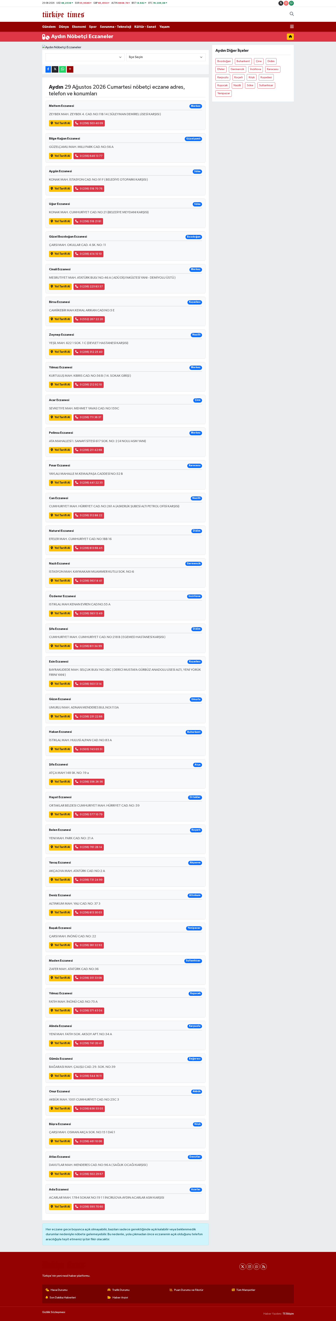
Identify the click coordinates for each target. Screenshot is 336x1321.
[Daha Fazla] (70, 69)
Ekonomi (79, 26)
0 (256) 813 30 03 (91, 912)
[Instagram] (249, 1266)
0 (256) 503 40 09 (91, 123)
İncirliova (255, 69)
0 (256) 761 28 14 (91, 847)
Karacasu (272, 69)
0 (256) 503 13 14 (91, 683)
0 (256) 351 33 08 (91, 977)
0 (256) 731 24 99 (91, 879)
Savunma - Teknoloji (115, 26)
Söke (250, 85)
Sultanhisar (266, 85)
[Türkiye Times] (63, 14)
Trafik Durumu (121, 1290)
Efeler (221, 69)
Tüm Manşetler (245, 1290)
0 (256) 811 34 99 (91, 646)
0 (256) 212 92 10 (91, 384)
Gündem (49, 26)
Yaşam (164, 26)
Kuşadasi (266, 77)
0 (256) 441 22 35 (91, 482)
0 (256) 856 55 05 (91, 1108)
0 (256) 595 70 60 (91, 1206)
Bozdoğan (224, 61)
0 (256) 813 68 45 (91, 548)
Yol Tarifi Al (62, 123)
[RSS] (263, 1266)
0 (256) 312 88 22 (91, 515)
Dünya (64, 26)
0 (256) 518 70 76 (91, 188)
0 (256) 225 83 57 (91, 286)
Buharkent (243, 61)
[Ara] (292, 14)
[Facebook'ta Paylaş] (48, 69)
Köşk (252, 77)
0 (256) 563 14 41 (91, 580)
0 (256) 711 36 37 (90, 417)
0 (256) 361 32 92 (91, 945)
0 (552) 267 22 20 (91, 319)
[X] (242, 1266)
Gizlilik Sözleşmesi (53, 1312)
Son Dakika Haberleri (63, 1297)
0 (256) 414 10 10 (91, 253)
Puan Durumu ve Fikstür (188, 1290)
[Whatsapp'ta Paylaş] (62, 69)
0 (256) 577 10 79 (91, 814)
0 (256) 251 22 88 (91, 716)
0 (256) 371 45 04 (91, 1010)
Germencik (237, 69)
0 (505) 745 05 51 (91, 749)
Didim (271, 61)
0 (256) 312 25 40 (91, 351)
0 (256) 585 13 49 (91, 613)
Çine (259, 61)
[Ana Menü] (292, 26)
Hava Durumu (59, 1290)
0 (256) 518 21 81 (90, 221)
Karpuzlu (222, 77)
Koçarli (238, 77)
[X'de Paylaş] (55, 69)
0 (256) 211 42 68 (91, 450)
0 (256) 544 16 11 (91, 1075)
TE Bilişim (288, 1313)
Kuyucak (222, 85)
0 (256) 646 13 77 (91, 155)
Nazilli (237, 85)
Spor (93, 26)
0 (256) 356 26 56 (91, 781)
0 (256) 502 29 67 (91, 1174)
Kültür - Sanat (145, 26)
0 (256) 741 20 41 (91, 1043)
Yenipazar (223, 93)
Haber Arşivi (120, 1297)
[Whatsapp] (256, 1266)
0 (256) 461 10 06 (91, 1141)
